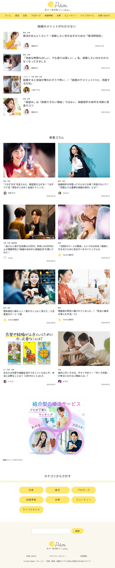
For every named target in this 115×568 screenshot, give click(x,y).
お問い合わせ (104, 16)
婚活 (17, 16)
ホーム (8, 16)
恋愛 (25, 16)
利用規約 (83, 556)
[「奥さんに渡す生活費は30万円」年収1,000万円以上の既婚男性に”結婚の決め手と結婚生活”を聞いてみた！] (29, 237)
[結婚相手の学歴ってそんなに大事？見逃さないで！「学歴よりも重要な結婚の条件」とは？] (84, 175)
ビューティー (70, 16)
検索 (77, 531)
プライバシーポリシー (57, 556)
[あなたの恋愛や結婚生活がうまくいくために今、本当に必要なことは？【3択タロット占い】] (29, 364)
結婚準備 (49, 16)
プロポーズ (36, 16)
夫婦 (59, 16)
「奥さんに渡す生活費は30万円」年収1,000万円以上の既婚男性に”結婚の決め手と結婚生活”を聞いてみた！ (28, 249)
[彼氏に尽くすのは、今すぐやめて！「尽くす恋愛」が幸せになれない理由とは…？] (84, 364)
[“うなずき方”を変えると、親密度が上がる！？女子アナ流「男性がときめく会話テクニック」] (29, 175)
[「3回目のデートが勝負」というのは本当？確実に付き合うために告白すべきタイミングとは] (84, 237)
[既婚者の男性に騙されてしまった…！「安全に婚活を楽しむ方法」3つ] (84, 302)
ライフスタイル (87, 16)
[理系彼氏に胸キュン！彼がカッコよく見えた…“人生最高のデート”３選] (29, 302)
